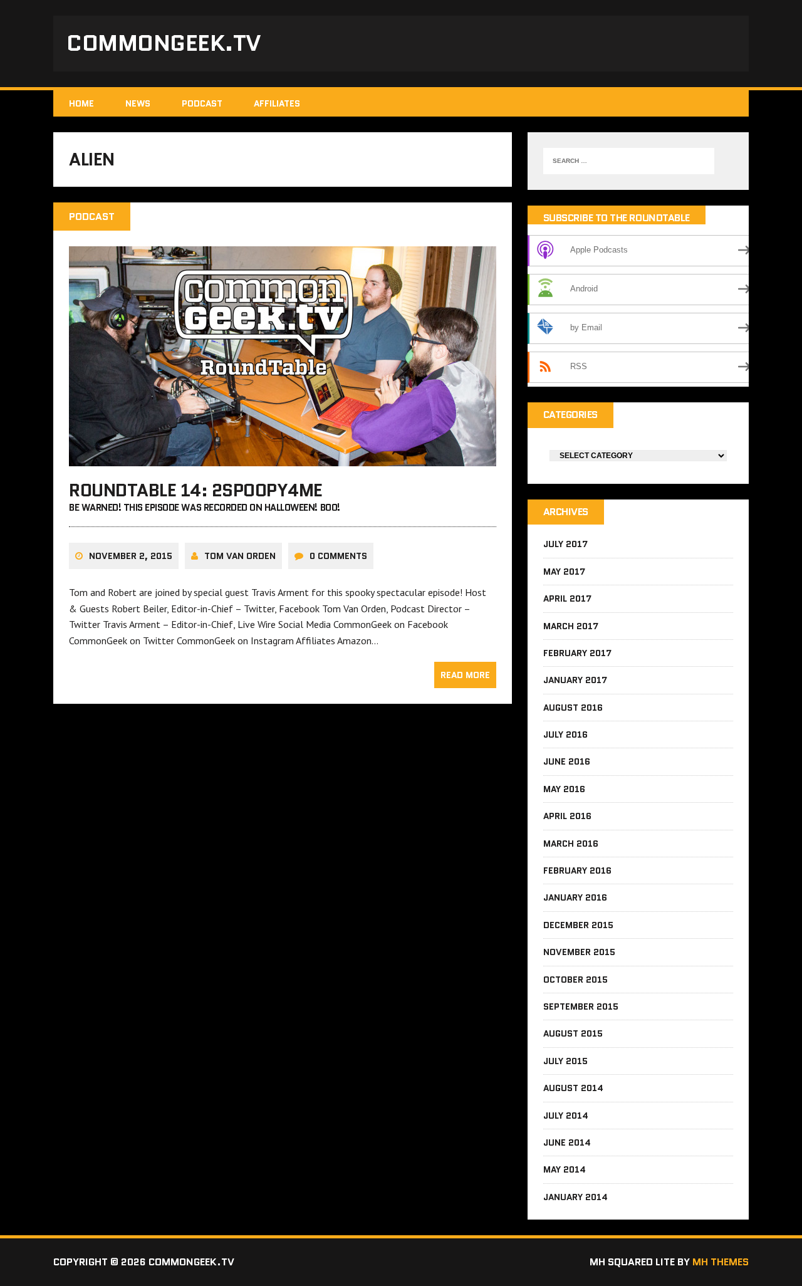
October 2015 (575, 979)
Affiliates (277, 103)
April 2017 (567, 598)
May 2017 (564, 571)
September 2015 (580, 1006)
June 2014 (567, 1142)
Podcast (202, 103)
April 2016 (567, 816)
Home (81, 103)
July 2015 (565, 1061)
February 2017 (577, 653)
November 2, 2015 (130, 556)
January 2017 (575, 680)
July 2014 (565, 1115)
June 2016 (566, 761)
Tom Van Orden (240, 556)
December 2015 (578, 925)
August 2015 (573, 1033)
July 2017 (565, 544)
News (137, 103)
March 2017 (570, 626)
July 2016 (565, 734)
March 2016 (570, 843)
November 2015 (579, 952)
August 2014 (573, 1088)
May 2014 (564, 1169)
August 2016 (573, 707)
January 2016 (575, 897)
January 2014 (575, 1197)
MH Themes (720, 1262)
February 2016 (577, 870)
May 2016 (564, 789)
